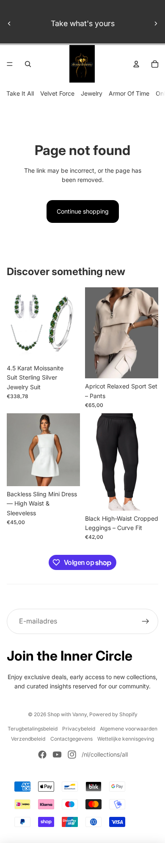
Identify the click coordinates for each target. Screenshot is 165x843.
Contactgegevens (71, 739)
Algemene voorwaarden (128, 728)
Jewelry (91, 93)
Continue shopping (83, 211)
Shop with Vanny (67, 714)
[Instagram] (72, 754)
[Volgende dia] (155, 23)
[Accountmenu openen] (136, 64)
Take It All (20, 93)
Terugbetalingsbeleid (33, 728)
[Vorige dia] (9, 23)
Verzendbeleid (28, 739)
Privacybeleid (78, 728)
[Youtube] (57, 754)
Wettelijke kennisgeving (125, 739)
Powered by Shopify (113, 714)
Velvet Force (57, 93)
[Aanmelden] (145, 621)
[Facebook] (42, 754)
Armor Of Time (129, 93)
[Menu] (9, 64)
